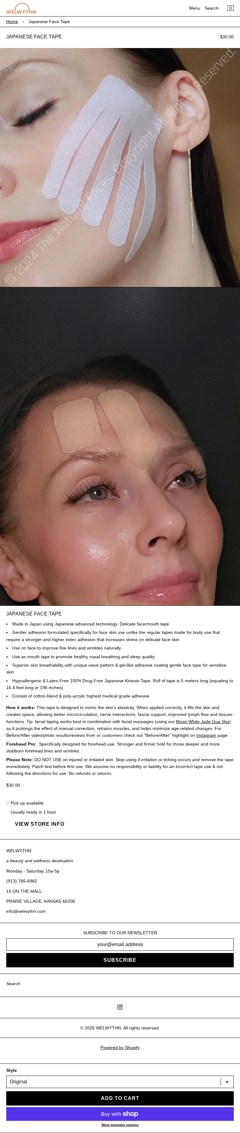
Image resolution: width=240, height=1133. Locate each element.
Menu (194, 8)
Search (212, 8)
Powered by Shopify (120, 1047)
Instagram (206, 735)
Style (11, 1070)
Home (12, 21)
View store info (39, 824)
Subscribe (120, 960)
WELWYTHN (108, 1027)
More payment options (120, 1125)
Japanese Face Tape (34, 36)
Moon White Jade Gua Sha (202, 721)
